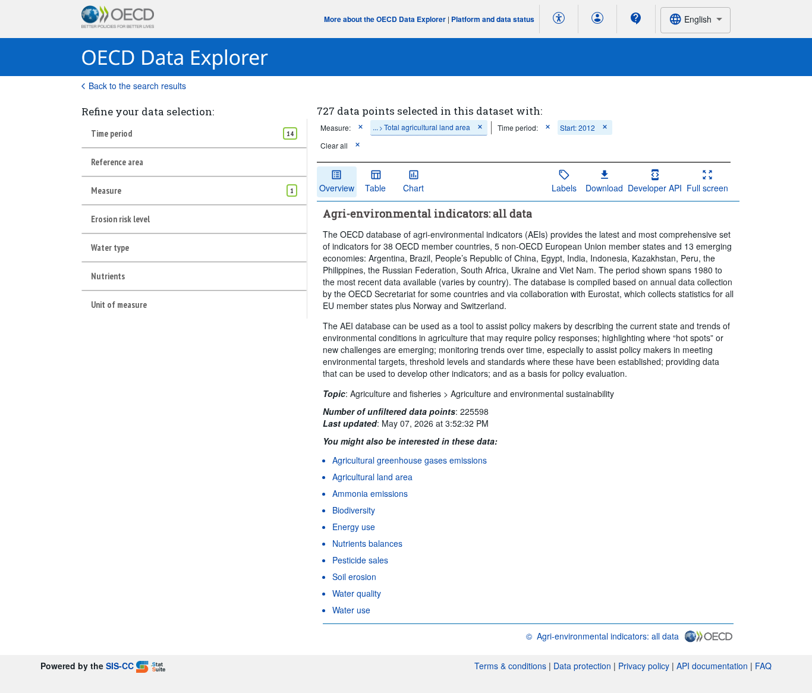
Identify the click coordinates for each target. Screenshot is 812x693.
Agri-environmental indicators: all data (608, 636)
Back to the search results (137, 86)
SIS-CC (120, 666)
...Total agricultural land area (421, 127)
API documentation (712, 666)
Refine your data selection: (147, 111)
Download (604, 188)
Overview (336, 188)
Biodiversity (353, 510)
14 (290, 133)
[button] (360, 127)
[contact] (636, 18)
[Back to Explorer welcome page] (175, 57)
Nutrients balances (367, 543)
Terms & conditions (510, 666)
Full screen (707, 188)
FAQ (763, 666)
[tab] (194, 133)
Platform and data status (492, 19)
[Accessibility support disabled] (559, 19)
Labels (564, 188)
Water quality (356, 593)
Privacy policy (643, 666)
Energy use (353, 527)
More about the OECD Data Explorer (385, 19)
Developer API (655, 188)
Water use (351, 610)
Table (375, 188)
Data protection (582, 666)
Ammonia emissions (370, 493)
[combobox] (695, 20)
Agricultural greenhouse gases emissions (409, 460)
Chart (413, 188)
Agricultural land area (372, 477)
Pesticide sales (360, 560)
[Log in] (597, 19)
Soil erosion (354, 576)
